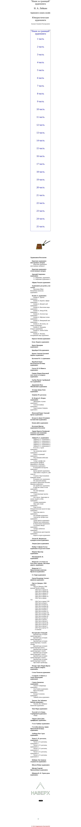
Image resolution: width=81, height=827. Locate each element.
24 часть (41, 218)
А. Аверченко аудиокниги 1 (41, 279)
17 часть (41, 164)
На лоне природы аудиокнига (37, 491)
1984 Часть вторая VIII (42, 614)
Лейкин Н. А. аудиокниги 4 (41, 444)
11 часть (40, 117)
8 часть (40, 93)
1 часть (40, 39)
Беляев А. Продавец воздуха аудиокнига (38, 328)
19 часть (41, 179)
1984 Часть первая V (41, 595)
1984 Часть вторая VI (41, 611)
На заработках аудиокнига (41, 486)
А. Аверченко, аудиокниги (41, 277)
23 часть (41, 211)
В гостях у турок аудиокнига (37, 448)
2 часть (40, 46)
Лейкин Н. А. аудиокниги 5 (41, 446)
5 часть (40, 70)
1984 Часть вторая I (41, 603)
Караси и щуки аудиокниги (41, 535)
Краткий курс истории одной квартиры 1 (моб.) (38, 650)
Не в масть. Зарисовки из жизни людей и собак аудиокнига (39, 498)
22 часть (41, 203)
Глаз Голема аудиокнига (40, 689)
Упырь (35, 715)
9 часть (40, 101)
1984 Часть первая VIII (42, 601)
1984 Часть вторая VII (42, 613)
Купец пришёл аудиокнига (41, 471)
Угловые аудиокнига (39, 502)
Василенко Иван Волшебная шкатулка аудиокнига (37, 290)
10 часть (41, 109)
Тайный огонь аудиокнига (41, 697)
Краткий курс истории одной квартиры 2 (38, 638)
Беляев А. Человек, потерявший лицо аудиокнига (39, 334)
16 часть (41, 156)
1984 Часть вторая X (41, 618)
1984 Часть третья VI (41, 628)
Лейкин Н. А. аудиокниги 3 (41, 443)
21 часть (41, 195)
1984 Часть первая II (41, 590)
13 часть (41, 132)
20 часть (41, 187)
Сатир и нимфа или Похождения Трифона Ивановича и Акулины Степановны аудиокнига (37, 463)
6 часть (40, 78)
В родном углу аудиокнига (41, 479)
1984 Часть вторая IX (41, 616)
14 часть (41, 140)
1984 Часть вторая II (41, 604)
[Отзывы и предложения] (40, 245)
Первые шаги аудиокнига (41, 522)
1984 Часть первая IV (41, 593)
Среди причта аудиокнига (41, 520)
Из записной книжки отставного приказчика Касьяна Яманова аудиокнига (40, 482)
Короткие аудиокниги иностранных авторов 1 (38, 265)
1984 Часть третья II (41, 621)
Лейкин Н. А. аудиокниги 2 (41, 441)
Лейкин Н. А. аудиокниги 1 (41, 439)
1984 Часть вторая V (41, 609)
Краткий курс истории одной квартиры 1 (38, 635)
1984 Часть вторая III (41, 606)
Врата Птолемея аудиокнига (36, 691)
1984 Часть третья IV (41, 624)
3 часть (40, 54)
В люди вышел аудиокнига (41, 524)
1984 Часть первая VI (41, 596)
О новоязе (38, 629)
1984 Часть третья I (41, 619)
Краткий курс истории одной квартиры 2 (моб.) (38, 653)
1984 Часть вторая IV (41, 608)
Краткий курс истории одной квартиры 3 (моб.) (38, 656)
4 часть (40, 62)
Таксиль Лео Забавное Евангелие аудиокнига (38, 704)
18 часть (41, 171)
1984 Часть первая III (41, 591)
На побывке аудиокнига (40, 515)
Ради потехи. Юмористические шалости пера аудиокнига (40, 508)
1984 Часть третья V (41, 626)
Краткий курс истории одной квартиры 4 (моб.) (38, 660)
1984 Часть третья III (41, 623)
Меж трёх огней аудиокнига (36, 504)
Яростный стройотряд (40, 662)
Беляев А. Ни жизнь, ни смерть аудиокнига (39, 324)
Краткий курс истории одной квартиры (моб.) (38, 646)
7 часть (40, 86)
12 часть (41, 125)
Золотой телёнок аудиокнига (37, 405)
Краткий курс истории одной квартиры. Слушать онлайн (38, 642)
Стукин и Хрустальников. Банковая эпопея (39, 476)
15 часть (41, 148)
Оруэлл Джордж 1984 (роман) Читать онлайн (38, 587)
